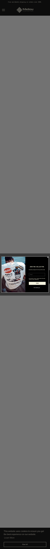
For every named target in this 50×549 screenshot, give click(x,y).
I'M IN (37, 283)
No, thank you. (37, 287)
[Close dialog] (47, 257)
